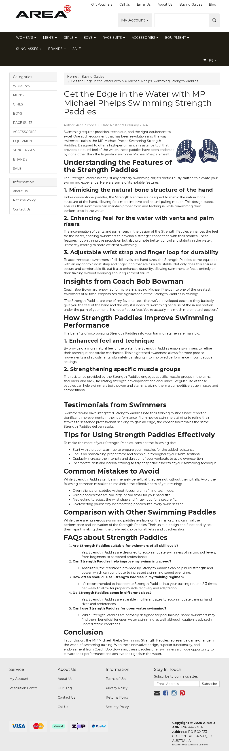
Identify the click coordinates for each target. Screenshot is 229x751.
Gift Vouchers (101, 4)
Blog (212, 4)
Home (72, 77)
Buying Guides (190, 4)
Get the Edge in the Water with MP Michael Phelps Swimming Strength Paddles (134, 81)
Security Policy (117, 707)
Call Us (124, 4)
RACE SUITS (112, 38)
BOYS (88, 38)
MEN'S (49, 38)
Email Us (144, 4)
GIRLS (69, 38)
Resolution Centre (23, 688)
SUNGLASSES (27, 49)
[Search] (214, 20)
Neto (205, 744)
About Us (165, 4)
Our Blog (65, 688)
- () (210, 60)
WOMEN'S (25, 38)
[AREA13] (42, 13)
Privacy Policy (116, 688)
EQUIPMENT (176, 38)
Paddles (163, 348)
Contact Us (21, 209)
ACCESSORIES (144, 38)
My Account (133, 20)
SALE (76, 49)
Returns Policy (24, 200)
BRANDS (56, 49)
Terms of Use (116, 679)
